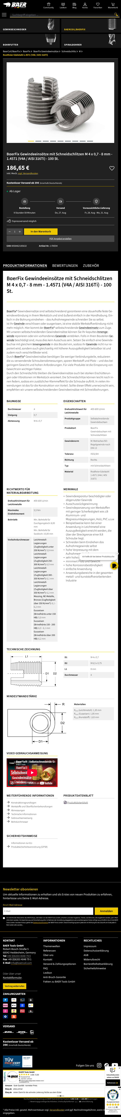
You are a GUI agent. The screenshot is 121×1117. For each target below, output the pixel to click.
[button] (114, 561)
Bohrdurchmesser (19, 821)
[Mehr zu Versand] (18, 1032)
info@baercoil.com (21, 963)
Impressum (90, 946)
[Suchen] (116, 14)
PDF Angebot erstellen (60, 238)
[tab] (25, 266)
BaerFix (11, 311)
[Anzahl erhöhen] (20, 231)
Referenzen (49, 951)
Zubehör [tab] (91, 265)
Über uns (48, 955)
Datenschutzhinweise (40, 922)
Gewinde (19, 324)
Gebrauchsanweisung (21, 818)
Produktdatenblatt (77, 802)
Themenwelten (51, 946)
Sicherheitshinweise (95, 968)
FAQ (45, 968)
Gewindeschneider (14, 29)
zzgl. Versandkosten (28, 173)
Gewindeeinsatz (89, 328)
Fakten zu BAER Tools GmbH (59, 982)
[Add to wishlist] (111, 167)
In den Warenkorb (41, 231)
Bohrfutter (10, 44)
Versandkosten (57, 1110)
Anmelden (106, 911)
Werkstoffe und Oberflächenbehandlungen (32, 806)
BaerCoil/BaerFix (74, 29)
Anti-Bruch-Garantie (54, 977)
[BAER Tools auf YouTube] (113, 1065)
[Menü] (4, 13)
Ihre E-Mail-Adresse (12, 905)
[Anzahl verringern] (10, 231)
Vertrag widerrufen (14, 986)
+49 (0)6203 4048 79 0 (19, 956)
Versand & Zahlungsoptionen (59, 964)
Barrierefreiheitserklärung (98, 964)
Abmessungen (18, 810)
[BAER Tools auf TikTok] (105, 1065)
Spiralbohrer (73, 44)
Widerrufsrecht (92, 959)
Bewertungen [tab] (65, 265)
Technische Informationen (24, 814)
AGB (86, 955)
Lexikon (47, 973)
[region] (60, 102)
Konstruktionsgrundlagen (23, 802)
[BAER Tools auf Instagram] (97, 1065)
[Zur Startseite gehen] (20, 5)
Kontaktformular (12, 978)
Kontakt (47, 959)
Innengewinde (41, 344)
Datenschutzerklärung (96, 951)
